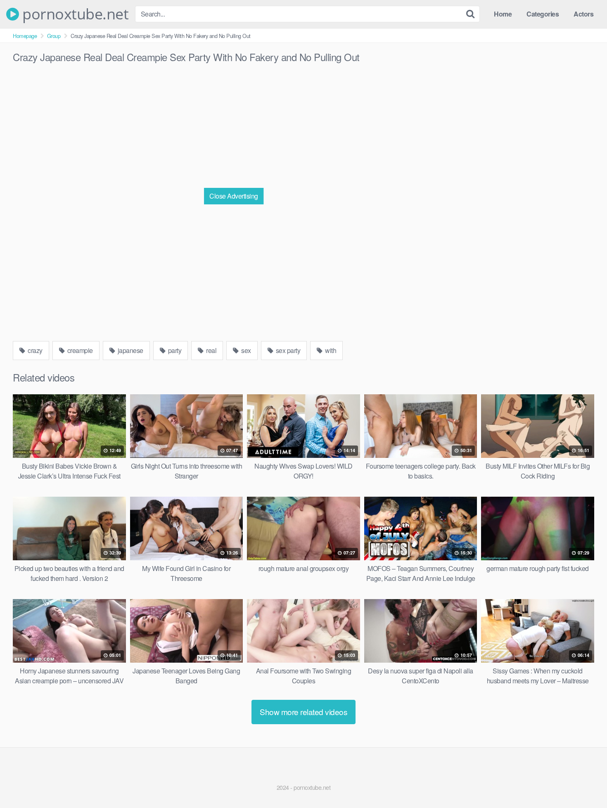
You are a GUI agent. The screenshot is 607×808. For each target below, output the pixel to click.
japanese (129, 350)
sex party (287, 350)
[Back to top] (584, 781)
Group (54, 36)
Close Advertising (233, 196)
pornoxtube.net (73, 14)
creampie (79, 350)
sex (245, 350)
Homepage (25, 36)
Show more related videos (303, 711)
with (330, 350)
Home (503, 14)
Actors (583, 14)
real (211, 350)
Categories (542, 14)
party (173, 350)
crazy (34, 350)
